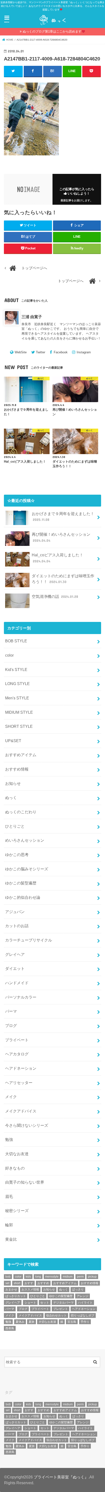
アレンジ (82, 1296)
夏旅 (31, 1321)
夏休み (20, 1321)
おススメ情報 (30, 1289)
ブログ (11, 1025)
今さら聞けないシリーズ (26, 1125)
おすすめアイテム (20, 755)
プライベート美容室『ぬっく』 (61, 1477)
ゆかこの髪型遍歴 (20, 883)
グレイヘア (15, 954)
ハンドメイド (17, 983)
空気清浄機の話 (55, 596)
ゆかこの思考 (17, 854)
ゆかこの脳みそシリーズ (26, 869)
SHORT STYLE (19, 726)
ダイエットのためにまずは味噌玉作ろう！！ (63, 579)
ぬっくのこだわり (20, 812)
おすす (28, 1283)
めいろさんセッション (24, 840)
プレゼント (60, 1309)
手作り (85, 1321)
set (7, 1283)
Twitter (40, 352)
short (17, 1283)
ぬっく (11, 797)
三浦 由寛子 (31, 316)
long (38, 1276)
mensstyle (52, 1276)
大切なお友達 (17, 1154)
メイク (11, 1096)
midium (68, 1276)
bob (7, 1276)
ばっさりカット (15, 1296)
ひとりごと (15, 826)
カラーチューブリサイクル (28, 940)
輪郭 (9, 1225)
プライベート (17, 1040)
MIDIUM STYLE (19, 712)
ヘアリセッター (18, 1082)
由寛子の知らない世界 (24, 1182)
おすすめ (43, 1283)
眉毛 (9, 1196)
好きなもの (15, 1168)
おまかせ (11, 1289)
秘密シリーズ (17, 1210)
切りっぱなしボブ (82, 1315)
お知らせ (13, 783)
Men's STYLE (17, 698)
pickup (92, 1276)
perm (80, 1276)
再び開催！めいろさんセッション (61, 537)
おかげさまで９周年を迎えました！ (63, 516)
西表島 (9, 1328)
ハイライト (85, 1302)
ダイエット (15, 968)
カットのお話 (17, 926)
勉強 (9, 1139)
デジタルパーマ (63, 1302)
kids (28, 1276)
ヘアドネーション (20, 1068)
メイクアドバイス (20, 1111)
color (9, 655)
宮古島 (71, 1321)
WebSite (21, 352)
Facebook (61, 352)
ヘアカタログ (17, 1054)
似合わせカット (56, 1315)
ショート (30, 1302)
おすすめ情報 (17, 769)
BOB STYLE (16, 641)
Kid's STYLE (16, 669)
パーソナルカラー (20, 997)
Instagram (84, 352)
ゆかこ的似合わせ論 (22, 897)
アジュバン (15, 911)
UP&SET (13, 740)
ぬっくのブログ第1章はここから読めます (52, 31)
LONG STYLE (17, 683)
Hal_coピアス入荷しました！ (57, 558)
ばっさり (78, 1289)
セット (44, 1302)
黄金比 (11, 1239)
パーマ (11, 1011)
